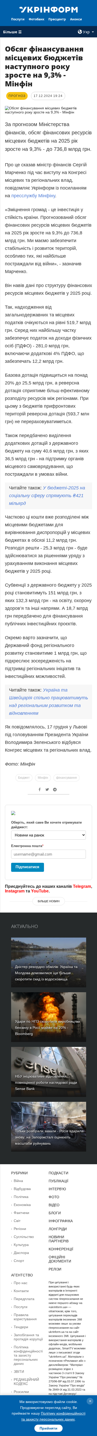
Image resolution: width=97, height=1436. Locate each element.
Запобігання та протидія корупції (28, 1337)
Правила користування (25, 1317)
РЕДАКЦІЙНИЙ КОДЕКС (26, 1381)
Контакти (21, 1291)
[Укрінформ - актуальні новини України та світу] (48, 9)
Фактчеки (21, 1213)
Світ (17, 1221)
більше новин (48, 901)
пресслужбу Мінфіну (33, 195)
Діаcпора (21, 1253)
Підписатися (27, 867)
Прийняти (48, 1428)
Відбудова (22, 1189)
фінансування (66, 777)
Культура (21, 1245)
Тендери (21, 1327)
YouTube (40, 891)
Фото (54, 1197)
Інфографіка (61, 1221)
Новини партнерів (59, 1239)
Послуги (18, 19)
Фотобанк (36, 19)
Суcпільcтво (24, 1237)
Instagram (15, 891)
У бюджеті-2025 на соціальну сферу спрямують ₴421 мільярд (47, 495)
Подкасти (58, 1173)
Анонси (76, 19)
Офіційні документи (60, 1259)
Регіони (20, 1229)
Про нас (20, 1283)
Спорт (19, 1261)
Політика (21, 1197)
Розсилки (21, 1392)
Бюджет (24, 777)
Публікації (58, 1181)
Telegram (82, 886)
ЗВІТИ (19, 1371)
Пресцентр (57, 19)
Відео (54, 1205)
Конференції (61, 1249)
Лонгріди (58, 1229)
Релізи (55, 1269)
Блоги (55, 1213)
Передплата (24, 1299)
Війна (18, 1181)
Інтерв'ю (57, 1189)
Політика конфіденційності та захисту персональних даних (28, 1355)
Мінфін (43, 777)
